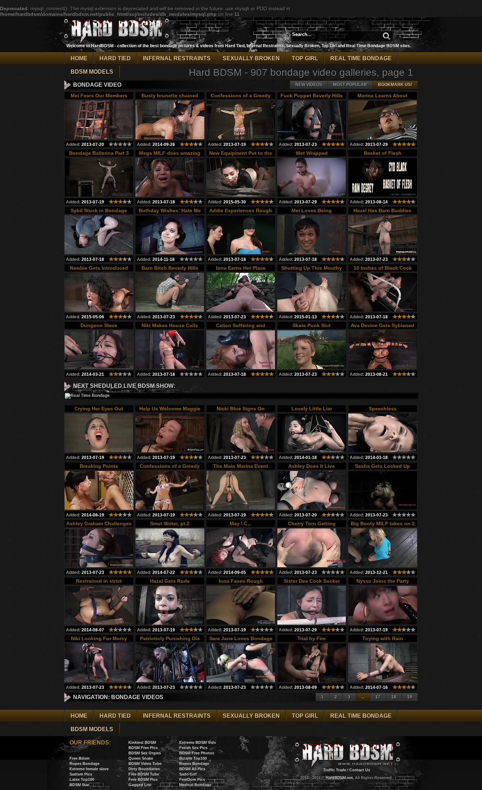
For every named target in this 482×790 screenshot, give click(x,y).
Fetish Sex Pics (193, 748)
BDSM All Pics (192, 769)
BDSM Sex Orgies (144, 753)
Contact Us (359, 770)
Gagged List (139, 785)
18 (393, 696)
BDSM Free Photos (196, 753)
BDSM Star (79, 785)
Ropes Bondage (85, 763)
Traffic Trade (334, 770)
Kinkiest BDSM (142, 742)
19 (409, 696)
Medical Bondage (195, 785)
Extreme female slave (89, 769)
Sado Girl (188, 774)
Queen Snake (140, 758)
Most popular (350, 84)
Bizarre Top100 (193, 758)
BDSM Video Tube (145, 763)
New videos (308, 84)
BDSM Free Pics (143, 748)
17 (377, 696)
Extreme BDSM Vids (197, 742)
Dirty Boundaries (144, 769)
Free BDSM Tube (143, 774)
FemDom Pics (192, 779)
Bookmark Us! (395, 84)
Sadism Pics (81, 774)
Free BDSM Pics (143, 779)
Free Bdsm (80, 758)
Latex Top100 (82, 779)
